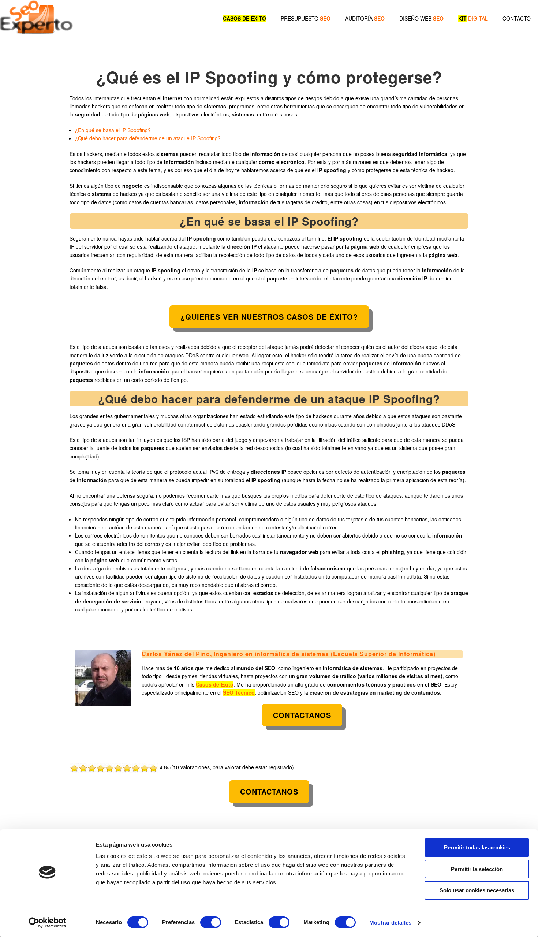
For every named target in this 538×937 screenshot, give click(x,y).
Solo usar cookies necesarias (477, 890)
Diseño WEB (421, 18)
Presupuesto (305, 18)
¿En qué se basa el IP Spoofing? (113, 130)
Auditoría (365, 18)
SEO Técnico (239, 692)
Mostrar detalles (390, 922)
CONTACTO (516, 18)
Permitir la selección (477, 869)
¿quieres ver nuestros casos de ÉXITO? (269, 316)
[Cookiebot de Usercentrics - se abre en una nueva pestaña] (47, 922)
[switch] (210, 922)
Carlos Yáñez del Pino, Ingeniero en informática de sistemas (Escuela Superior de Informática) (289, 654)
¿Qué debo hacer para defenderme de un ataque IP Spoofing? (148, 138)
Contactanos (302, 715)
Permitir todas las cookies (477, 847)
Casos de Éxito (214, 684)
